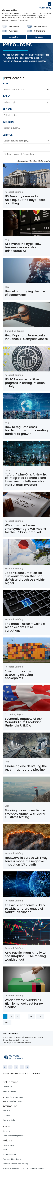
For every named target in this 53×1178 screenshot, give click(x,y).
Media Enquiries (9, 1091)
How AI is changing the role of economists (25, 293)
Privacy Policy (8, 1145)
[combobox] (24, 89)
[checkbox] (4, 26)
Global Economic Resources (15, 1040)
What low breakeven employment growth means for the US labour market (25, 528)
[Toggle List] (48, 89)
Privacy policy (45, 8)
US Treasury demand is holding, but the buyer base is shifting (25, 199)
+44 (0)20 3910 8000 (14, 1097)
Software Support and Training (15, 1164)
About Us (6, 1111)
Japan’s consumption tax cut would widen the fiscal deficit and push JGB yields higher (25, 578)
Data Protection (9, 1154)
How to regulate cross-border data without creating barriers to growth (26, 430)
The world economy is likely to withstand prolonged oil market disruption (25, 908)
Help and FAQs (9, 1120)
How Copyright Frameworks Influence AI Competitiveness (26, 337)
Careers (6, 1131)
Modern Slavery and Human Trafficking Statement (23, 1168)
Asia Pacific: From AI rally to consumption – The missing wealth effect (25, 956)
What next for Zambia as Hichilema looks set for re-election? (24, 1003)
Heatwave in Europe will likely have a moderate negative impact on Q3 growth (26, 861)
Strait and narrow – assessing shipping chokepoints (19, 674)
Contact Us (7, 1087)
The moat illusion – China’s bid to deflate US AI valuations (25, 627)
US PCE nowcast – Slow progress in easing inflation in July (25, 382)
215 (40, 1016)
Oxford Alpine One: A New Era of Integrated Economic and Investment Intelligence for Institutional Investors (26, 480)
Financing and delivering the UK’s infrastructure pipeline (26, 768)
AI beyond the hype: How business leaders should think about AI (23, 247)
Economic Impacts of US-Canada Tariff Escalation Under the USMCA (23, 722)
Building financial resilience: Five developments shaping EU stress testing (25, 813)
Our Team (7, 1115)
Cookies (6, 1150)
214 (31, 1016)
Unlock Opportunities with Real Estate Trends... (23, 1037)
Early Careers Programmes (14, 1136)
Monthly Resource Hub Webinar (17, 1042)
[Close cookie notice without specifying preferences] (49, 4)
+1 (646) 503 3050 (14, 1101)
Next (7, 1022)
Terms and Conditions (12, 1159)
